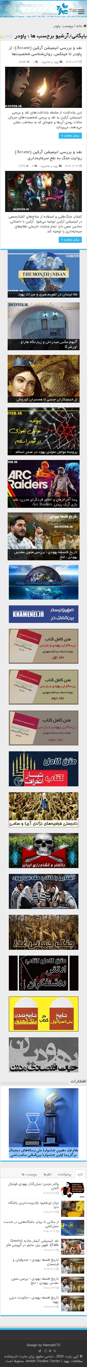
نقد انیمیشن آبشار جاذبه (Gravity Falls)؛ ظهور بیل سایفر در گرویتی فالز (32, 1243)
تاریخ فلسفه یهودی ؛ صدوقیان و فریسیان (36, 1262)
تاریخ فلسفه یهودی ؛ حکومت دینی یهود (34, 1300)
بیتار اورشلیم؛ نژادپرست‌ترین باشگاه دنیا (33, 1205)
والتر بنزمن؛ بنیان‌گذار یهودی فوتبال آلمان (33, 1186)
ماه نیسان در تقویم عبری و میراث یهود (47, 295)
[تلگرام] (39, 1351)
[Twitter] (50, 1351)
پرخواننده (64, 1174)
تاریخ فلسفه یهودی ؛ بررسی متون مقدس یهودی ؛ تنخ (35, 1281)
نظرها (47, 1174)
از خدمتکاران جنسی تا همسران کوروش (46, 400)
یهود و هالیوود (50, 62)
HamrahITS (51, 1345)
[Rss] (55, 1351)
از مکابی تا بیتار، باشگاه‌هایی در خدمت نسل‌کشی (31, 1224)
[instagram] (45, 1351)
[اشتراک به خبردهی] (1, 37)
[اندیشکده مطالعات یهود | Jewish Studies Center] (43, 9)
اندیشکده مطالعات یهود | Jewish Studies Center (43, 1359)
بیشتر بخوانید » (70, 135)
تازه (80, 1174)
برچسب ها (29, 1174)
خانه (79, 26)
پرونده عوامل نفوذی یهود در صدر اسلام (46, 452)
